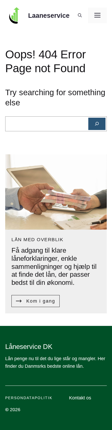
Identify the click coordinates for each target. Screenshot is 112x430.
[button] (80, 15)
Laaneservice (49, 15)
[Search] (96, 124)
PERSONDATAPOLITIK (28, 398)
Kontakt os (80, 397)
